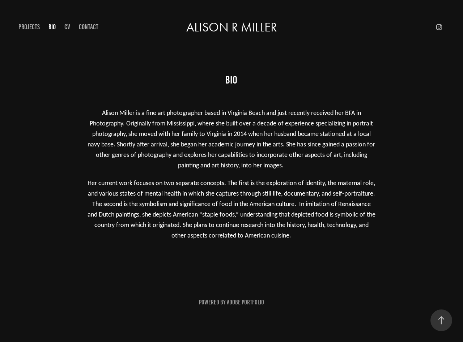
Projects (29, 27)
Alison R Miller (231, 27)
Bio (52, 27)
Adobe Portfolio (245, 302)
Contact (88, 27)
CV (67, 27)
